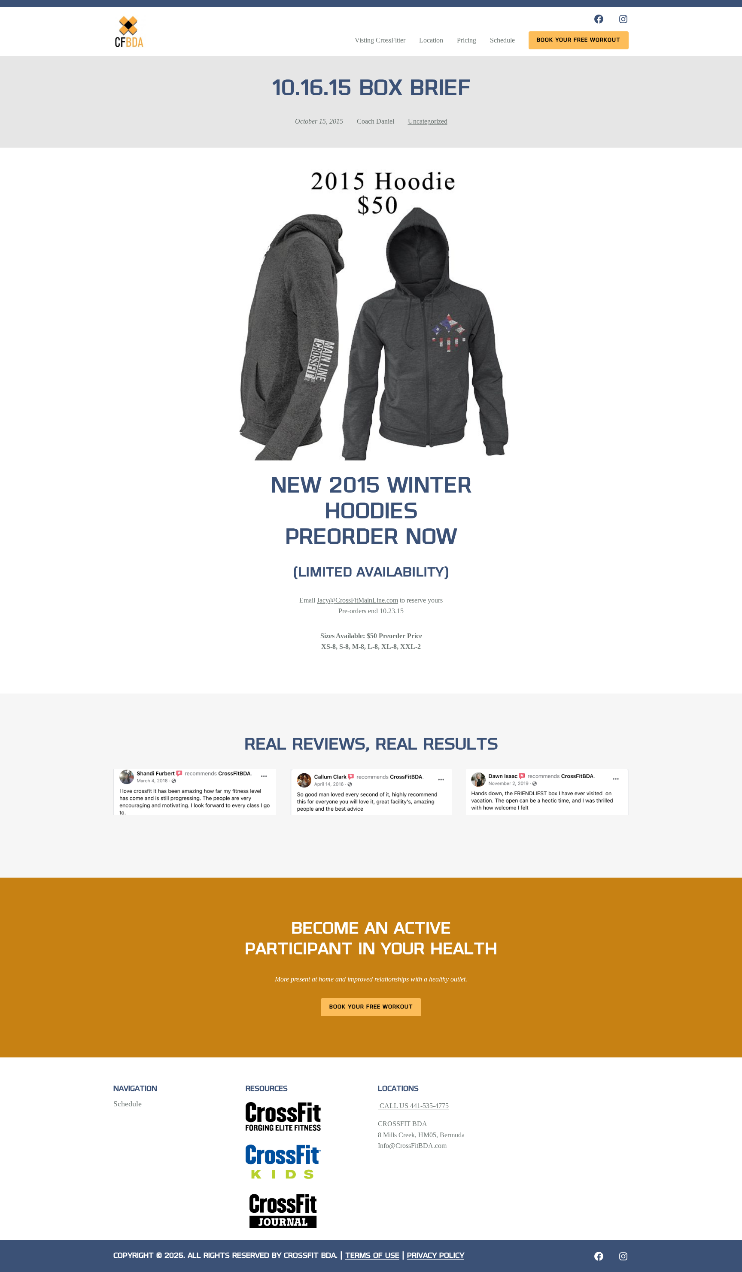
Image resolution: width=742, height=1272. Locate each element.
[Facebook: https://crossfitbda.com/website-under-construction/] (598, 1256)
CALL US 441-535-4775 (413, 1105)
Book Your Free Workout (371, 1007)
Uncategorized (427, 121)
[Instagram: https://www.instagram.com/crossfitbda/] (623, 19)
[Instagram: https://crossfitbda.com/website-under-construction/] (623, 1256)
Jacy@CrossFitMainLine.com (357, 600)
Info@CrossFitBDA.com (412, 1145)
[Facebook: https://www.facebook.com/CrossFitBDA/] (598, 19)
